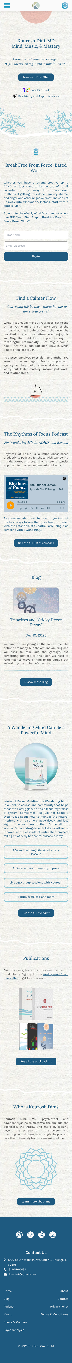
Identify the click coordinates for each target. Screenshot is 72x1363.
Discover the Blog (36, 682)
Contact (63, 1298)
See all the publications (36, 1061)
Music (8, 1314)
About (64, 1291)
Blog (7, 1298)
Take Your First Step (36, 77)
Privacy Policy (59, 1306)
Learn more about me (36, 1201)
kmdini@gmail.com (22, 1274)
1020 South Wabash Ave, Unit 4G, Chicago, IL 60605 (37, 1262)
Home (8, 1291)
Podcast (9, 1306)
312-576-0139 (17, 1269)
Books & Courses (15, 1322)
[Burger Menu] (7, 5)
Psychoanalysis (14, 1330)
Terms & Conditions (54, 1314)
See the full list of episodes (36, 543)
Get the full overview (38, 914)
